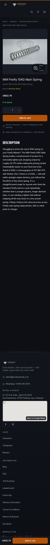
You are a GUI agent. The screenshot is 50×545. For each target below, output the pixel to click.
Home (5, 21)
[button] (25, 51)
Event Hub (7, 495)
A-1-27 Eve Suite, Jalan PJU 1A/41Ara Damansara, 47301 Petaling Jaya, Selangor (23, 396)
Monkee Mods (14, 89)
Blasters (13, 21)
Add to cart (30, 540)
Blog (5, 467)
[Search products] (32, 12)
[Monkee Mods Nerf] (19, 4)
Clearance (7, 438)
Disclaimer (7, 524)
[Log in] (38, 12)
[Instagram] (13, 424)
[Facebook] (6, 424)
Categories (7, 445)
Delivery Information (11, 502)
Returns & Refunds (11, 517)
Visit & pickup (9, 481)
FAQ (4, 474)
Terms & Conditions (11, 509)
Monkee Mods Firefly (28, 21)
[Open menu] (6, 5)
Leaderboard (8, 488)
